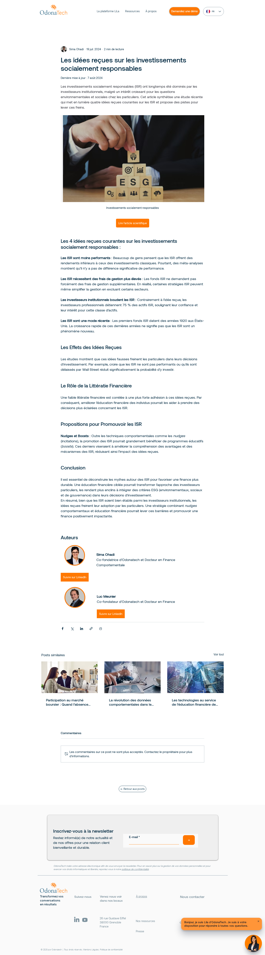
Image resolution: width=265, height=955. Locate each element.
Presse (140, 931)
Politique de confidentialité (111, 949)
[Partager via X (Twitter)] (72, 628)
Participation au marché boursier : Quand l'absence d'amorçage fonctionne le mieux (67, 702)
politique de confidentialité (135, 869)
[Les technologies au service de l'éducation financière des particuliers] (195, 677)
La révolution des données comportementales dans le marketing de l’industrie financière (130, 702)
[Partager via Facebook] (62, 628)
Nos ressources (145, 921)
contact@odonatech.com (200, 922)
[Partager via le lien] (91, 628)
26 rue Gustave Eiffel (113, 918)
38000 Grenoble (110, 922)
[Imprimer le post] (100, 628)
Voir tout (219, 654)
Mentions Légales (91, 949)
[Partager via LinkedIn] (81, 628)
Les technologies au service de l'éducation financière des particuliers (194, 702)
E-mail (133, 836)
